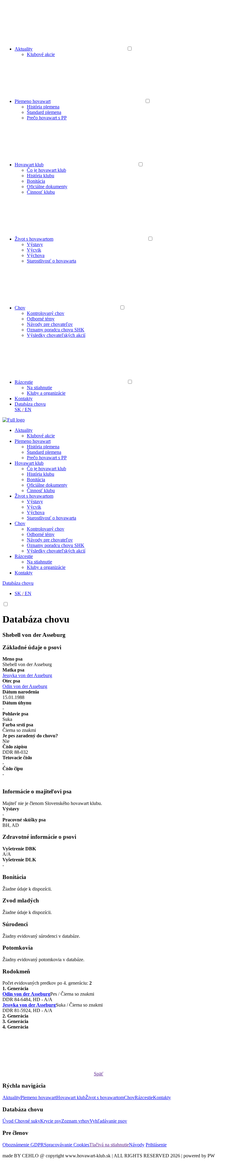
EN (28, 409)
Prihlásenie (156, 1144)
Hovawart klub (29, 164)
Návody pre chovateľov (50, 324)
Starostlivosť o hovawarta (51, 260)
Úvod (8, 1121)
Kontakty (24, 398)
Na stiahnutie (39, 387)
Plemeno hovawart (33, 101)
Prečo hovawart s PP (47, 117)
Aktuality (24, 48)
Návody (136, 1144)
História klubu (40, 175)
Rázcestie (24, 382)
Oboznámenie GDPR (23, 1144)
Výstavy (35, 244)
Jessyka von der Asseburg (27, 675)
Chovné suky (27, 1121)
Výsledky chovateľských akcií (56, 335)
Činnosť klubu (41, 192)
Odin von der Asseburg (24, 686)
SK (18, 409)
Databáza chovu (30, 404)
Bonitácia (36, 181)
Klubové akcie (41, 54)
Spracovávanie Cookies (66, 1144)
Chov (20, 307)
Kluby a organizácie (46, 393)
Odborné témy (41, 318)
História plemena (43, 106)
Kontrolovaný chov (45, 313)
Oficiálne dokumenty (47, 186)
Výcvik (34, 249)
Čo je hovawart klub (46, 170)
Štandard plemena (44, 112)
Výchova (35, 255)
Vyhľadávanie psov (108, 1121)
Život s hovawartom (34, 239)
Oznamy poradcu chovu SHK (55, 329)
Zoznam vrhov (75, 1121)
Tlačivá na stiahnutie (109, 1144)
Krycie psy (50, 1121)
